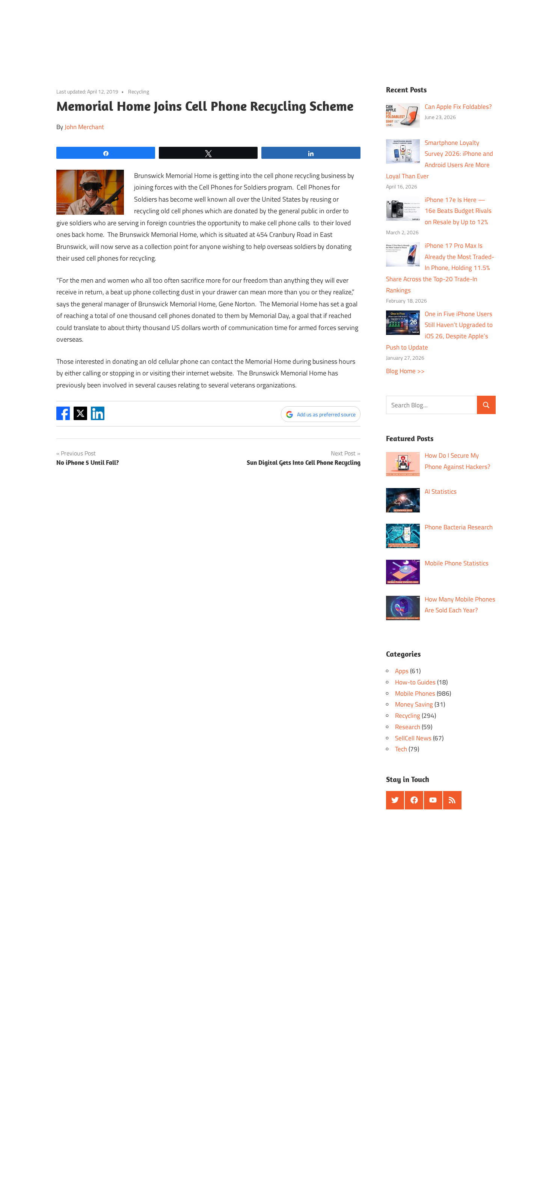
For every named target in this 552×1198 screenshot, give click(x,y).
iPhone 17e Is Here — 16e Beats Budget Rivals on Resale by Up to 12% (458, 211)
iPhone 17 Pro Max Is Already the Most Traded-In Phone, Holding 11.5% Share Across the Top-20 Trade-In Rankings (440, 268)
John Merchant (84, 127)
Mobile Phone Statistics (457, 563)
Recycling (138, 91)
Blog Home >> (405, 371)
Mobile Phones (415, 693)
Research (407, 727)
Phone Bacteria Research (459, 527)
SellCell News (413, 738)
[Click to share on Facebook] (63, 418)
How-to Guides (415, 682)
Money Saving (414, 704)
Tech (401, 749)
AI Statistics (441, 491)
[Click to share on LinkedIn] (97, 418)
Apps (402, 671)
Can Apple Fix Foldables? (458, 107)
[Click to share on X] (80, 418)
